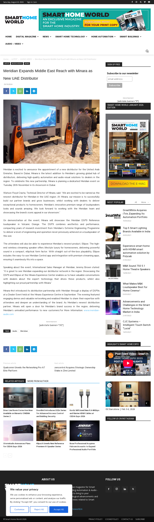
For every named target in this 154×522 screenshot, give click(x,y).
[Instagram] (136, 2)
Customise (19, 509)
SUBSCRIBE (140, 519)
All (136, 202)
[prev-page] (5, 455)
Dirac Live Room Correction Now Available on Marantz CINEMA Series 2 (18, 413)
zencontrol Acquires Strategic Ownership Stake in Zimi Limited (74, 369)
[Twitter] (140, 2)
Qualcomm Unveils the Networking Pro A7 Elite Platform (24, 369)
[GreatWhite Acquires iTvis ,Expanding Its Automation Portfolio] (113, 216)
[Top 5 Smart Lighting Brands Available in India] (113, 233)
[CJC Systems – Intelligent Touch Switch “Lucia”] (113, 327)
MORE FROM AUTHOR (38, 381)
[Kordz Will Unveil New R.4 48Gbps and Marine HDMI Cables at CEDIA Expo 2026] (85, 397)
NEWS (27, 63)
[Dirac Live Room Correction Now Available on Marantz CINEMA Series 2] (18, 397)
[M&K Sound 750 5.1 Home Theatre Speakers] (113, 271)
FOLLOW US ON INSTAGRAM (120, 418)
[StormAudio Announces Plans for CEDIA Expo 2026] (18, 430)
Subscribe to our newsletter (122, 73)
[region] (39, 500)
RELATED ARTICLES (14, 381)
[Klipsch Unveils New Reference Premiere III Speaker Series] (51, 430)
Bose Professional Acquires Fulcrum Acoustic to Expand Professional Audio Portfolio (83, 446)
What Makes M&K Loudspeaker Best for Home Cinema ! (135, 287)
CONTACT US (127, 519)
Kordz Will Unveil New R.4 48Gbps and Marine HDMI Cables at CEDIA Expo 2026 (84, 413)
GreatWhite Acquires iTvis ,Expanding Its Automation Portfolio (135, 214)
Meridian (24, 331)
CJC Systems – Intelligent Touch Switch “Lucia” (137, 325)
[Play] (109, 372)
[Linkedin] (27, 91)
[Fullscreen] (146, 372)
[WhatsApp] (20, 91)
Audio (14, 331)
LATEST (14, 59)
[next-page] (10, 455)
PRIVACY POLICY (95, 519)
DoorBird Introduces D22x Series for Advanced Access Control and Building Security (51, 413)
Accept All (59, 509)
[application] (128, 363)
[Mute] (141, 372)
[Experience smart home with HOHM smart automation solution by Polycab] (113, 251)
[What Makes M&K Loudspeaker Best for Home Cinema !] (113, 289)
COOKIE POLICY (112, 519)
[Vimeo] (144, 2)
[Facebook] (132, 2)
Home (6, 59)
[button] (147, 51)
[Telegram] (34, 91)
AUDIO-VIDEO (26, 59)
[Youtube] (149, 2)
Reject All (39, 509)
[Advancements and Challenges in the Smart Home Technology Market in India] (113, 307)
